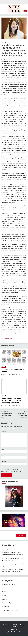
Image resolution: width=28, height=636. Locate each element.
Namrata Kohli (16, 374)
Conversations (6, 588)
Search (21, 535)
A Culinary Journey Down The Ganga (12, 549)
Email (3, 455)
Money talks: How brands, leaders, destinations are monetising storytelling (11, 400)
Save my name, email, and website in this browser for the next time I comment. (12, 470)
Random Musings (7, 603)
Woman (4, 614)
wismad (14, 626)
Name (3, 449)
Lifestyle (3, 42)
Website (3, 461)
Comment (4, 431)
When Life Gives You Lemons (10, 610)
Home (4, 595)
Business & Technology (8, 584)
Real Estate (5, 606)
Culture (4, 591)
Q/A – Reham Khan (6, 338)
